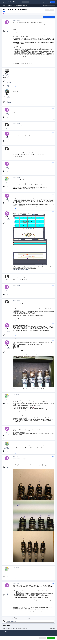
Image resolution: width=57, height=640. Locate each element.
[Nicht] (29, 214)
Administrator (7, 74)
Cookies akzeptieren (51, 637)
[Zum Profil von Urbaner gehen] (7, 71)
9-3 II (18, 13)
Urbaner (6, 73)
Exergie (7, 94)
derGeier (5, 13)
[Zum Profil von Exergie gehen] (7, 91)
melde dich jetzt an (29, 618)
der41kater (7, 446)
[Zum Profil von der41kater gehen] (7, 179)
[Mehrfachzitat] (13, 66)
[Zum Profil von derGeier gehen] (3, 13)
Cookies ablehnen (42, 637)
